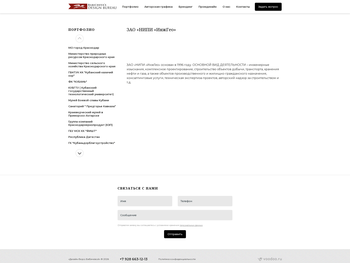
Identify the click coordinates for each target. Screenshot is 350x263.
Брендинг (186, 6)
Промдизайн (208, 6)
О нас (226, 6)
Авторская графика (158, 6)
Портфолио (130, 6)
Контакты (243, 6)
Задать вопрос (268, 6)
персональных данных (191, 225)
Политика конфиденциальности (177, 259)
